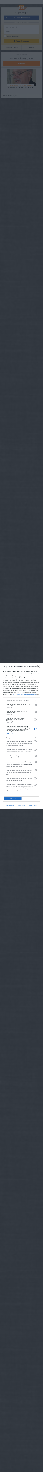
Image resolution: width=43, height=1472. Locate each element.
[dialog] (21, 736)
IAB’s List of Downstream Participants (24, 694)
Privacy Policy (32, 805)
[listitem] (21, 701)
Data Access (21, 805)
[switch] (35, 705)
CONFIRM (12, 798)
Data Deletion (10, 805)
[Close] (39, 667)
